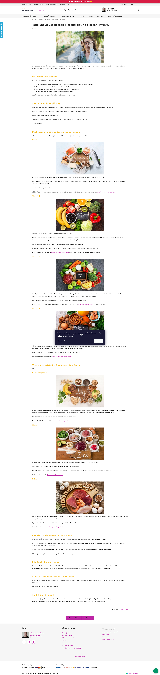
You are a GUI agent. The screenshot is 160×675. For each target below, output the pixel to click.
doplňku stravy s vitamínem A (86, 304)
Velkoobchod (105, 634)
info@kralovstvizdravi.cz (37, 633)
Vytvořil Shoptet (133, 673)
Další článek (88, 618)
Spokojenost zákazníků (108, 639)
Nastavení (61, 341)
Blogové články (106, 637)
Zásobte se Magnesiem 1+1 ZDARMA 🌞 (80, 2)
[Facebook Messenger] (33, 642)
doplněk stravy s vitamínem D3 (106, 192)
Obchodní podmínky (67, 645)
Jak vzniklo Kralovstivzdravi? (110, 632)
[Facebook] (24, 642)
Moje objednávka (26, 4)
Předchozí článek (73, 618)
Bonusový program (67, 643)
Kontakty (62, 4)
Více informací (69, 337)
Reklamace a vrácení (51, 4)
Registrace (133, 4)
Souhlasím (98, 341)
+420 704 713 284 (112, 9)
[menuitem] (31, 16)
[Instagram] (29, 642)
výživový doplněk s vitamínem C (60, 252)
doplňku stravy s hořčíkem (63, 421)
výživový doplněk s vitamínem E (62, 357)
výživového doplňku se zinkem (54, 475)
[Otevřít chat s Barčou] (155, 670)
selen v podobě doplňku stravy (56, 527)
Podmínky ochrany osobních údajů (71, 648)
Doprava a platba (38, 4)
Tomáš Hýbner (123, 609)
